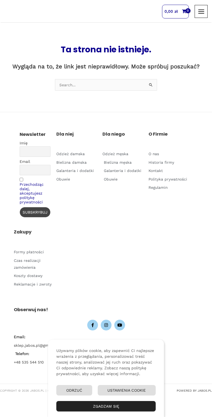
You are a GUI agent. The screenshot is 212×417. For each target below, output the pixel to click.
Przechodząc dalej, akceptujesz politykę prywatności (32, 193)
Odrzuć (74, 390)
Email (25, 161)
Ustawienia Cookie (126, 390)
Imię (24, 143)
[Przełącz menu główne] (201, 11)
